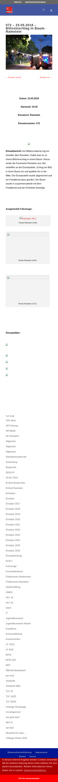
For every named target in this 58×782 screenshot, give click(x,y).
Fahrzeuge (11, 566)
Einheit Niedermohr (15, 483)
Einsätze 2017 (13, 503)
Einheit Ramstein (14, 488)
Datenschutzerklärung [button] (35, 770)
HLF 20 (9, 603)
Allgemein (11, 441)
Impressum (41, 752)
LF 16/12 (10, 644)
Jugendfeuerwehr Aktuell (18, 623)
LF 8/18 (9, 649)
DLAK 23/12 (12, 477)
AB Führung (12, 425)
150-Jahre (11, 420)
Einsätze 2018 (13, 509)
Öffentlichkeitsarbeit (15, 670)
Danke (22, 756)
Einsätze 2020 (13, 519)
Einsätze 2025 (13, 545)
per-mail (10, 675)
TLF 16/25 (11, 696)
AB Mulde (11, 431)
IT (7, 613)
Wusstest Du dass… (16, 733)
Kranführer (11, 629)
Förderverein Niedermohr (18, 576)
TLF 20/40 (11, 701)
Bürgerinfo (11, 467)
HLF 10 (9, 597)
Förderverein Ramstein (17, 582)
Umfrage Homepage (16, 707)
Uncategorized (13, 712)
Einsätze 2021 (13, 524)
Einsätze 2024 (13, 540)
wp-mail (10, 728)
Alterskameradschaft (16, 457)
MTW (8, 655)
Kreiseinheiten (13, 639)
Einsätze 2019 (13, 514)
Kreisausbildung (14, 634)
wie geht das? (13, 717)
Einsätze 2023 (13, 535)
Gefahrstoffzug (13, 587)
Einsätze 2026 (13, 550)
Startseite (10, 681)
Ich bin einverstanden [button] (29, 778)
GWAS (9, 592)
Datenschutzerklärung (20, 752)
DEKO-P (10, 472)
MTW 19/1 (11, 660)
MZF (8, 665)
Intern (8, 608)
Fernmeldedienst (14, 571)
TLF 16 (9, 691)
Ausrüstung (11, 462)
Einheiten (10, 493)
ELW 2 (9, 561)
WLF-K (9, 722)
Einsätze (10, 498)
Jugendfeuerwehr (14, 618)
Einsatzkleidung (14, 556)
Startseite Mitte (13, 686)
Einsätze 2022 (13, 530)
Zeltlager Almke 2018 (16, 738)
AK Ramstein (12, 436)
